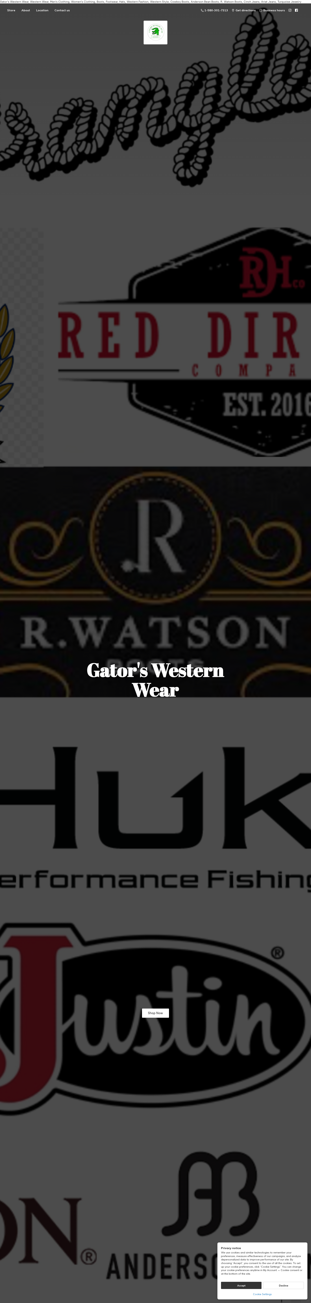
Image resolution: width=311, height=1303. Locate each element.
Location (42, 10)
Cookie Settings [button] (262, 1294)
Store (11, 10)
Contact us (62, 10)
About (25, 10)
